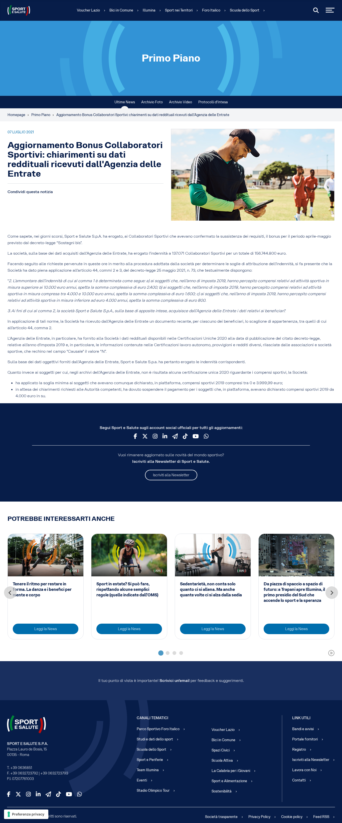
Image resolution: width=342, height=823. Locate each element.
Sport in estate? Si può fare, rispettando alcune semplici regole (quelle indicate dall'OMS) (127, 589)
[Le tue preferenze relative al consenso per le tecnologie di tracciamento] (26, 814)
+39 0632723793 (54, 773)
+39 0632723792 (24, 773)
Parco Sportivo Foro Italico (158, 729)
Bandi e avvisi (303, 729)
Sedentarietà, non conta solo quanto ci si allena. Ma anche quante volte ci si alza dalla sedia (211, 589)
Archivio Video (180, 102)
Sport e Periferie (150, 759)
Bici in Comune (121, 10)
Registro (299, 749)
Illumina (149, 10)
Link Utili (301, 718)
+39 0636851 (21, 767)
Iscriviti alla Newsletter (171, 475)
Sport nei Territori (179, 10)
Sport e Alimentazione (229, 781)
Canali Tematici (152, 718)
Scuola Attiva (222, 760)
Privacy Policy (259, 816)
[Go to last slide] (10, 592)
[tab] (160, 653)
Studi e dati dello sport (155, 739)
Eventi (142, 780)
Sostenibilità (222, 791)
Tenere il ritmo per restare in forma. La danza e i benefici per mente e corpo (42, 589)
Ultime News (124, 102)
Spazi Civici (221, 750)
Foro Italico (211, 10)
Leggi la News (45, 629)
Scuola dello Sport (244, 10)
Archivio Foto (152, 102)
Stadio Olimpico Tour (153, 790)
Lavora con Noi (304, 770)
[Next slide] (331, 592)
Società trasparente (221, 816)
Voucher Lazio (88, 10)
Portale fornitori (305, 739)
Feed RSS (321, 816)
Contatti (299, 780)
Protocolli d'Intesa (213, 102)
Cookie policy (291, 816)
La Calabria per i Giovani (231, 770)
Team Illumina (148, 770)
